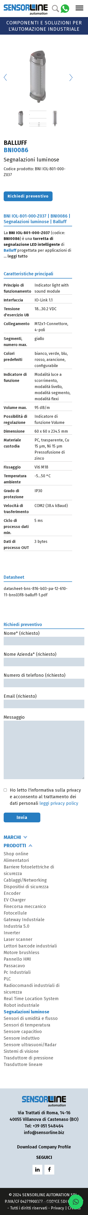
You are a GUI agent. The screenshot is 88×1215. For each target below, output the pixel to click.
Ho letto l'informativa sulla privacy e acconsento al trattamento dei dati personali (45, 796)
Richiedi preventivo (28, 196)
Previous (5, 77)
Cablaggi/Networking (25, 880)
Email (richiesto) (20, 696)
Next (71, 77)
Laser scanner (18, 939)
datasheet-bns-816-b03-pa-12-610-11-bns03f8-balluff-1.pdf (35, 591)
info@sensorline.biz (44, 1132)
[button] (75, 1202)
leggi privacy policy (58, 803)
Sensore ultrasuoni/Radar (30, 1044)
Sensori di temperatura (27, 1025)
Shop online (16, 853)
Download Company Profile (44, 1147)
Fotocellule (15, 913)
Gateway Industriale (24, 919)
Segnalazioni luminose (26, 1012)
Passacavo (14, 965)
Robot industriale (21, 1005)
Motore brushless (21, 952)
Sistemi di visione (21, 1051)
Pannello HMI (17, 959)
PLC (7, 979)
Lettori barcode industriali (30, 946)
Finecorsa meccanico (25, 906)
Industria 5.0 (16, 926)
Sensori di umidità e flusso (31, 1018)
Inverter (12, 933)
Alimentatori (16, 860)
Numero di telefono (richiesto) (35, 675)
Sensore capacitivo (23, 1031)
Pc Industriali (17, 972)
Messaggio (14, 717)
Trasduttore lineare (23, 1064)
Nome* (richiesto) (22, 633)
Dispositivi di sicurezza (26, 886)
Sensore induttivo (22, 1038)
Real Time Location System (31, 998)
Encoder (12, 893)
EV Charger (15, 900)
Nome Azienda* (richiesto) (30, 654)
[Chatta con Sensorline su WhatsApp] (65, 8)
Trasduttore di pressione (28, 1058)
